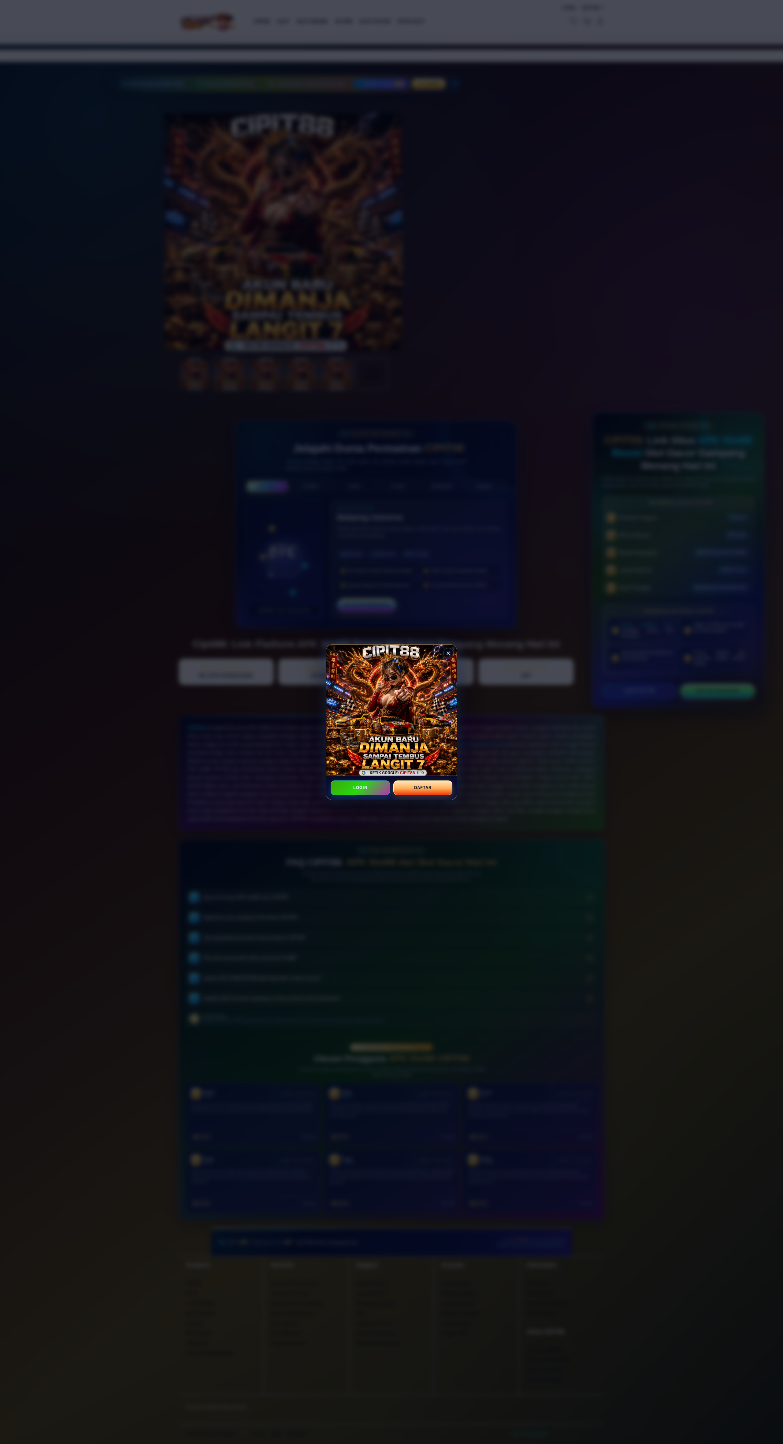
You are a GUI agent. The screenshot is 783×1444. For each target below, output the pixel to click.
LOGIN (360, 787)
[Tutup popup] (448, 653)
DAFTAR (422, 787)
